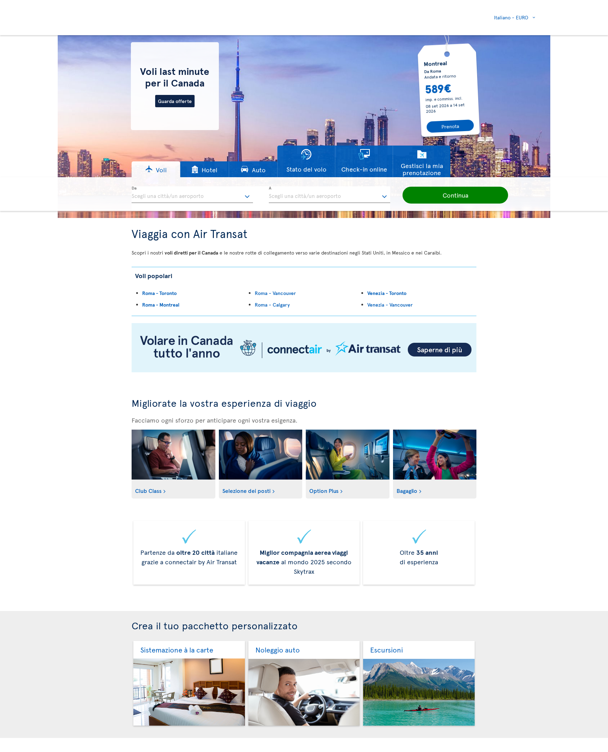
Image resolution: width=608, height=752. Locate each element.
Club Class (148, 490)
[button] (156, 169)
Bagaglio (407, 490)
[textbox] (192, 194)
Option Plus (323, 490)
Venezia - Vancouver (390, 304)
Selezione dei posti (246, 490)
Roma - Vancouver (275, 293)
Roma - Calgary (272, 304)
